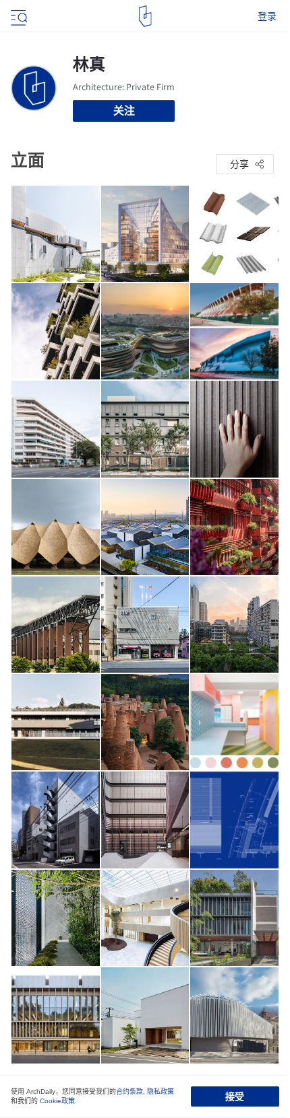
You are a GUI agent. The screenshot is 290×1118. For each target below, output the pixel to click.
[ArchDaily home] (145, 16)
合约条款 (129, 1091)
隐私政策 (160, 1091)
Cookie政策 (57, 1101)
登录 (267, 16)
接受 (234, 1096)
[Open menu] (17, 16)
